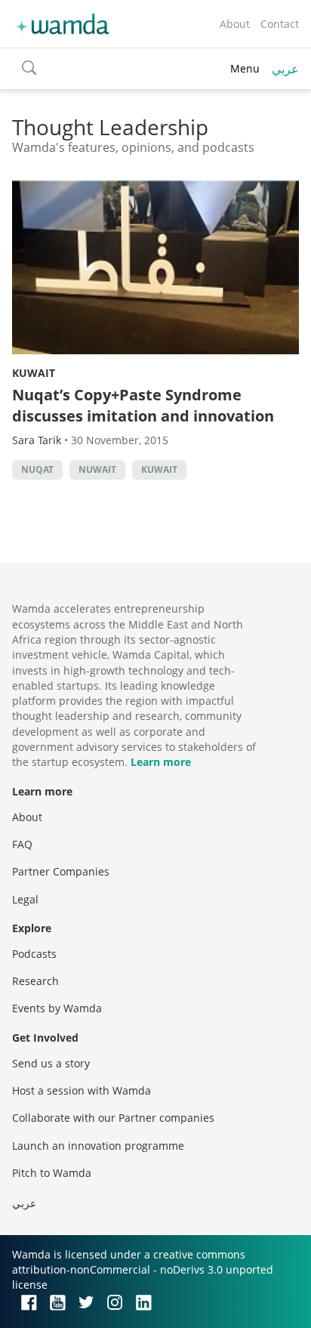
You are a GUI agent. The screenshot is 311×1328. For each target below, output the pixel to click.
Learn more (161, 762)
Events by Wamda (57, 1008)
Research (35, 981)
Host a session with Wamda (81, 1090)
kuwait (159, 469)
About (235, 24)
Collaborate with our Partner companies (113, 1117)
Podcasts (34, 954)
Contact (279, 24)
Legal (25, 899)
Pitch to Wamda (51, 1173)
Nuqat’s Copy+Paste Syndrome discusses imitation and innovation (143, 405)
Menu (245, 68)
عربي (285, 69)
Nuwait (97, 469)
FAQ (22, 844)
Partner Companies (60, 871)
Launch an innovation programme (98, 1145)
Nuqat (37, 469)
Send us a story (51, 1063)
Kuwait (33, 373)
